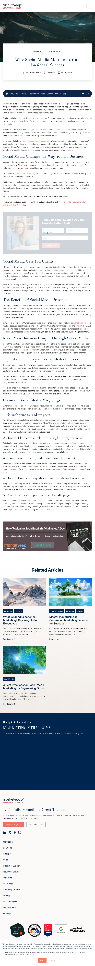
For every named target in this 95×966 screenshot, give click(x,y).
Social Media (55, 51)
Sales (5, 859)
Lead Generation (57, 611)
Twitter (33, 350)
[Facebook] (15, 832)
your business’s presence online (35, 141)
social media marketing (25, 173)
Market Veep (35, 72)
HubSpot (7, 853)
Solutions (7, 848)
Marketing (38, 51)
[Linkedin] (4, 832)
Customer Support (11, 866)
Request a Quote (13, 824)
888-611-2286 (36, 824)
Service (80, 611)
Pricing (6, 895)
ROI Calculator (9, 907)
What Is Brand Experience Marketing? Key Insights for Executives (20, 620)
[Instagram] (19, 832)
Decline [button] (52, 960)
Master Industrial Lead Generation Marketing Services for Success (69, 620)
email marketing (81, 323)
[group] (47, 93)
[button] (6, 93)
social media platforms (62, 129)
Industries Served (11, 871)
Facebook (21, 350)
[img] (83, 93)
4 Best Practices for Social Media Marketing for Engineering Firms (24, 686)
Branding (18, 611)
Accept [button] (42, 960)
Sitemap (7, 913)
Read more (9, 639)
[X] (9, 832)
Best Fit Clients (10, 901)
